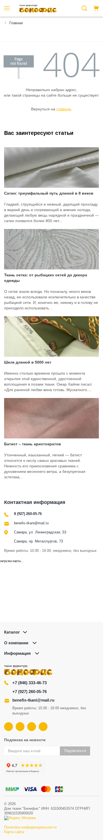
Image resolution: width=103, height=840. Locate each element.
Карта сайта (14, 832)
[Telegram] (31, 726)
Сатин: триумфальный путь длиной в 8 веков (48, 193)
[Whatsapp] (43, 726)
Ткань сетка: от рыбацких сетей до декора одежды (45, 278)
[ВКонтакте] (8, 726)
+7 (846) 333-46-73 (29, 682)
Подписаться (75, 751)
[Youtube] (20, 726)
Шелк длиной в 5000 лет (27, 362)
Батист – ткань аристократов (32, 444)
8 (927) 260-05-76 (28, 514)
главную (63, 109)
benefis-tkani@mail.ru (31, 523)
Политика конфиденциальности (30, 827)
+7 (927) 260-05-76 (29, 691)
